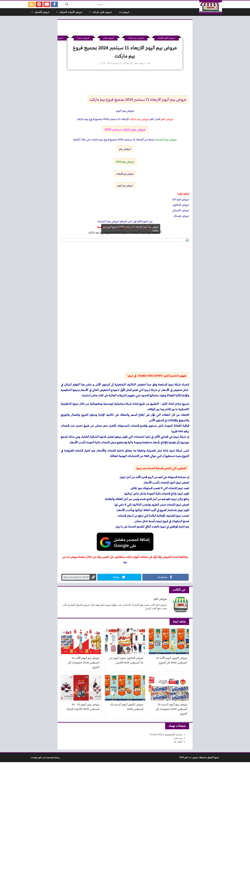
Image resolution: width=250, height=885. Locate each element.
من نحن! (177, 738)
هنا (125, 562)
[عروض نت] (210, 7)
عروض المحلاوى (181, 205)
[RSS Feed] (31, 4)
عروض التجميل (42, 12)
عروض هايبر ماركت (102, 12)
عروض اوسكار (181, 216)
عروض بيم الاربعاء (125, 174)
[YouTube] (46, 4)
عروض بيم (125, 149)
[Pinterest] (39, 4)
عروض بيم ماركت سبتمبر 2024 (125, 129)
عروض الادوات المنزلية (71, 12)
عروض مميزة (83, 38)
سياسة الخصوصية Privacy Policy (166, 734)
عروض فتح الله (180, 199)
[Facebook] (54, 4)
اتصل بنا (178, 741)
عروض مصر (108, 38)
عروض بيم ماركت (136, 38)
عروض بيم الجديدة (166, 139)
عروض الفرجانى (180, 210)
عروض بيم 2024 (125, 162)
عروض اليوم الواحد (166, 38)
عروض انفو (140, 63)
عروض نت (124, 12)
